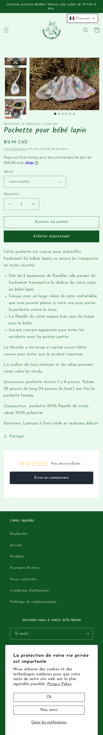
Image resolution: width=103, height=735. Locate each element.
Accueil (16, 545)
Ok (49, 697)
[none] (16, 63)
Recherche (18, 534)
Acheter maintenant (51, 236)
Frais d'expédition (15, 149)
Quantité (11, 194)
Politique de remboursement (33, 602)
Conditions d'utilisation (29, 591)
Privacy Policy (59, 684)
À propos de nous (25, 568)
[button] (6, 30)
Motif (8, 172)
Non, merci (49, 710)
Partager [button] (17, 436)
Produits (17, 556)
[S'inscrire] (87, 634)
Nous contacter (23, 579)
